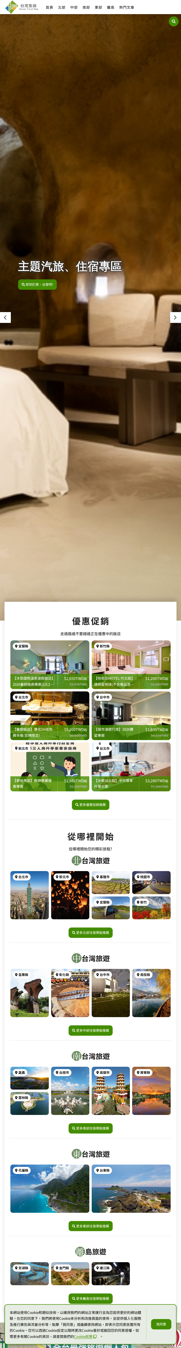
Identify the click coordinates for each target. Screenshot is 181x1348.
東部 (98, 7)
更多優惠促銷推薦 (92, 804)
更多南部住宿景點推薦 (92, 1128)
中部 (74, 7)
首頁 (49, 7)
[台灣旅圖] (21, 7)
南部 (86, 7)
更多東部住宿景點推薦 (92, 1226)
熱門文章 (126, 7)
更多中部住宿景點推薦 (92, 1030)
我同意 (161, 1324)
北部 (62, 7)
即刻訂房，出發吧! (39, 284)
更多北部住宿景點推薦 (92, 932)
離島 (111, 7)
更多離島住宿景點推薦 (92, 1298)
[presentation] (5, 317)
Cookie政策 (83, 1336)
